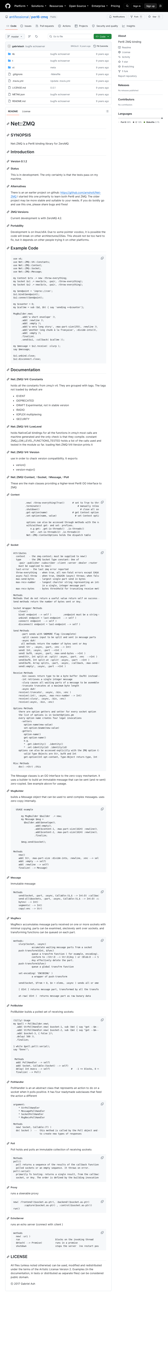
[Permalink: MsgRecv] (8, 918)
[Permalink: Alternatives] (8, 186)
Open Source (77, 6)
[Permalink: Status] (8, 168)
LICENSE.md (19, 87)
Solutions (37, 6)
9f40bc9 (74, 46)
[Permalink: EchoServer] (8, 1218)
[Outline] (107, 111)
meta (53, 67)
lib (13, 54)
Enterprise (98, 6)
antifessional (19, 17)
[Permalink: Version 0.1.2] (8, 161)
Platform (19, 6)
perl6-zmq (39, 17)
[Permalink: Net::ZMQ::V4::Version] (8, 452)
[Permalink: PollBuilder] (8, 1005)
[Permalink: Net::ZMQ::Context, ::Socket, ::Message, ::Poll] (8, 477)
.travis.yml (17, 80)
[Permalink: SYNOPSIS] (8, 135)
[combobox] (71, 36)
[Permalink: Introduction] (8, 151)
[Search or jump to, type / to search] (127, 6)
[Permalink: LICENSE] (8, 1256)
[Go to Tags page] (36, 36)
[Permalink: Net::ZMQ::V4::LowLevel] (8, 426)
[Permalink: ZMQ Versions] (8, 212)
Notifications (119, 16)
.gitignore (17, 74)
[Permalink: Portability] (8, 225)
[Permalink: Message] (8, 877)
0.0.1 (53, 87)
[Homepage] (7, 6)
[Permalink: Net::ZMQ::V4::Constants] (8, 379)
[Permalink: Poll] (8, 1143)
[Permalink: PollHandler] (8, 1082)
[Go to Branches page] (29, 36)
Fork (137, 16)
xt (13, 67)
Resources (56, 6)
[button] (102, 258)
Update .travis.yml (60, 80)
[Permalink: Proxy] (8, 1187)
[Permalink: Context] (8, 494)
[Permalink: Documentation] (8, 369)
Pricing (115, 6)
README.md (19, 101)
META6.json (18, 94)
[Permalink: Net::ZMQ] (8, 123)
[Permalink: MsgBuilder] (8, 790)
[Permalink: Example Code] (8, 248)
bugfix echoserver (35, 46)
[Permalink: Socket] (8, 545)
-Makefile (55, 74)
